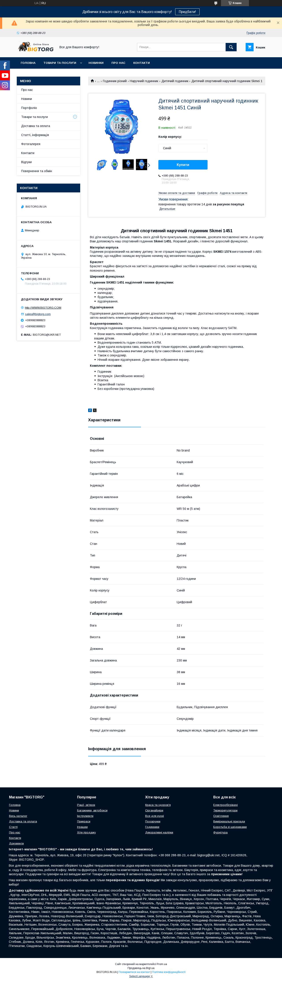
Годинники (152, 827)
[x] (94, 411)
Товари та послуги (59, 62)
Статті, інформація (35, 135)
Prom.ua (162, 964)
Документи (16, 843)
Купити (183, 165)
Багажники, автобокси (92, 810)
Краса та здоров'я (158, 805)
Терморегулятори (225, 810)
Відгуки (26, 162)
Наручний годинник (144, 81)
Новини (26, 99)
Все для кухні (154, 816)
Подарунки (152, 821)
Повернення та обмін (36, 171)
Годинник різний (115, 81)
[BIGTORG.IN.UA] (35, 51)
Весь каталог (18, 816)
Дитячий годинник (174, 81)
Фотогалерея (30, 144)
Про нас (118, 62)
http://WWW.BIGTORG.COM (43, 307)
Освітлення (221, 816)
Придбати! (187, 12)
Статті (13, 827)
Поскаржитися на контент (134, 972)
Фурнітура (220, 832)
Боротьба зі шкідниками (230, 827)
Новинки (96, 62)
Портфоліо (29, 108)
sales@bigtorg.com (38, 314)
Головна (28, 62)
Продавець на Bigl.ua (141, 968)
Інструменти (85, 816)
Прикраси (83, 821)
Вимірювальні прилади (229, 821)
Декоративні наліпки (159, 832)
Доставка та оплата (35, 126)
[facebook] (90, 411)
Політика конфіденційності (169, 972)
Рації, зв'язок (86, 805)
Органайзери (154, 810)
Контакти (141, 62)
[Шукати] (231, 47)
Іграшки (82, 827)
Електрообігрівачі (225, 805)
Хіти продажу (86, 832)
